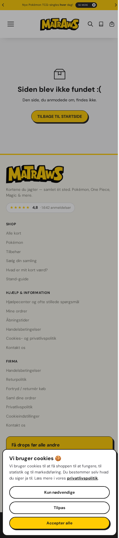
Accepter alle (58, 523)
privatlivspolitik (24, 478)
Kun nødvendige (58, 492)
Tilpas (58, 507)
